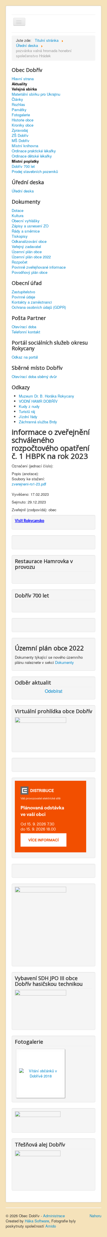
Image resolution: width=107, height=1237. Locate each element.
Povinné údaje (23, 297)
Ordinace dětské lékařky (32, 156)
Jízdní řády (28, 416)
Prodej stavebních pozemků (35, 171)
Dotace (17, 210)
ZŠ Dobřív (20, 135)
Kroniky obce (22, 125)
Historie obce (22, 120)
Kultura (17, 215)
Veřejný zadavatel (26, 246)
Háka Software (37, 1221)
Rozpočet (19, 262)
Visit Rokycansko (29, 521)
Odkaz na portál (25, 357)
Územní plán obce (27, 251)
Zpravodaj (20, 130)
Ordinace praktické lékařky (34, 151)
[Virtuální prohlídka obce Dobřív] (40, 731)
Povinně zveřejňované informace (39, 267)
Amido (50, 1226)
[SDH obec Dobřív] (40, 1006)
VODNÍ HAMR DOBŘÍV (38, 401)
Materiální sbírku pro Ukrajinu (36, 94)
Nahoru (95, 1215)
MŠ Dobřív (20, 140)
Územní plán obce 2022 (31, 256)
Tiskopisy (20, 236)
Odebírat (53, 691)
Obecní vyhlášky (26, 220)
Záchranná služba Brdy (38, 421)
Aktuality (19, 83)
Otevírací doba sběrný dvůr (34, 376)
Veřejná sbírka (24, 89)
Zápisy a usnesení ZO (30, 226)
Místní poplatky (25, 161)
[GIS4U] (37, 1118)
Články (17, 99)
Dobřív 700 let (23, 166)
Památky (19, 109)
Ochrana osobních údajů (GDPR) (39, 307)
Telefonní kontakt (26, 332)
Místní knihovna (25, 145)
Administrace (54, 1215)
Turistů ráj (27, 411)
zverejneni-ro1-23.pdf (29, 484)
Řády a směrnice (26, 231)
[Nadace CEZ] (37, 1167)
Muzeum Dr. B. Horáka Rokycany (46, 396)
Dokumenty (64, 662)
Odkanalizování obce (29, 241)
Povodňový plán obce (29, 272)
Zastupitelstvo (23, 291)
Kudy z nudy (29, 406)
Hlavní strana (23, 78)
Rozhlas (18, 104)
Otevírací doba (24, 326)
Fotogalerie (21, 114)
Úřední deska (23, 191)
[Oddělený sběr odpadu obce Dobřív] (40, 923)
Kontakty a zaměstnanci (32, 302)
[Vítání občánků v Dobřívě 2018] (40, 1072)
